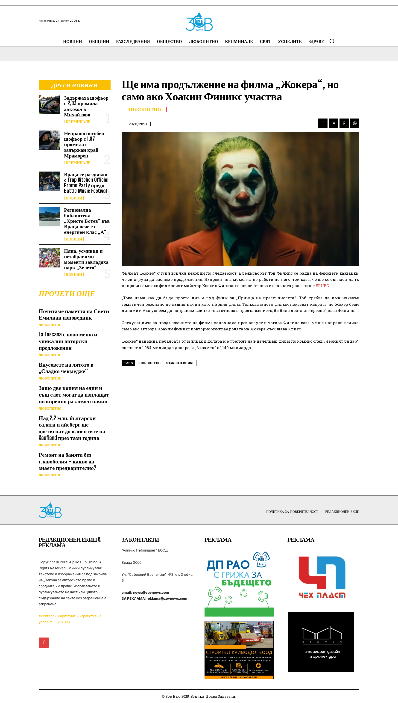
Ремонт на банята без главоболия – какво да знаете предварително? (67, 461)
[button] (331, 41)
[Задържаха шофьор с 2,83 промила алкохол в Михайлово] (49, 104)
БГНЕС (322, 285)
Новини (74, 198)
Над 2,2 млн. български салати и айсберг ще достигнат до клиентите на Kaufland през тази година (72, 428)
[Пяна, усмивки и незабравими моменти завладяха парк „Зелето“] (49, 257)
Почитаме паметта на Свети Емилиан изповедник (74, 314)
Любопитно (50, 324)
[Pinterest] (344, 123)
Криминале (78, 121)
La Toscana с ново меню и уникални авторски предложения (68, 341)
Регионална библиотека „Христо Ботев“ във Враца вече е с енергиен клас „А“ (87, 221)
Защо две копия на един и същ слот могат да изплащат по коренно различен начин (74, 394)
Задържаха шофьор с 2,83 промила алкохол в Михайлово (86, 106)
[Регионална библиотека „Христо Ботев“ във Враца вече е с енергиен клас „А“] (49, 216)
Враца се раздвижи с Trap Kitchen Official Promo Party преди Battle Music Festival (86, 182)
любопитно (149, 363)
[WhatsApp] (354, 123)
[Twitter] (333, 123)
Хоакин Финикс (180, 363)
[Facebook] (323, 123)
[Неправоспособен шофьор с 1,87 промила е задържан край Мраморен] (49, 140)
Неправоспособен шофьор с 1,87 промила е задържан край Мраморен (84, 144)
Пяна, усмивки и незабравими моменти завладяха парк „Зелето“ (86, 259)
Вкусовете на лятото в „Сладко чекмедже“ (66, 367)
